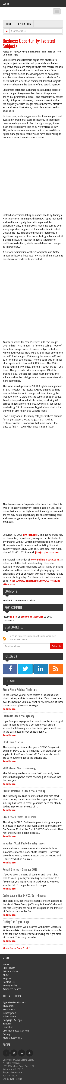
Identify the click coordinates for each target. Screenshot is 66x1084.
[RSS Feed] (29, 1053)
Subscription (9, 1013)
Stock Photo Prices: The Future (19, 817)
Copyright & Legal (12, 1020)
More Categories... (13, 1037)
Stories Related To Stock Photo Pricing (24, 791)
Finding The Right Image (16, 922)
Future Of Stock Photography (18, 716)
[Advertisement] (33, 177)
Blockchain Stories (13, 742)
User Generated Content (16, 1030)
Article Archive (10, 971)
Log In (6, 3)
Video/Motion (10, 1016)
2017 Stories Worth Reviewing (19, 768)
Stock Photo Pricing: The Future (20, 689)
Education (8, 1027)
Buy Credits (24, 24)
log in (13, 616)
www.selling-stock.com (45, 559)
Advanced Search (12, 989)
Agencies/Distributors (14, 1002)
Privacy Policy (10, 985)
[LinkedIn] (21, 1053)
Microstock (8, 1006)
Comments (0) (10, 55)
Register (7, 978)
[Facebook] (6, 1053)
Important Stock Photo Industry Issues (24, 843)
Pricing (6, 1034)
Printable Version (51, 52)
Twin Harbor (16, 1078)
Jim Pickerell (33, 52)
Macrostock (9, 1009)
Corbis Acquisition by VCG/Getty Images (24, 895)
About (6, 975)
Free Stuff (11, 681)
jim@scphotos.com (47, 552)
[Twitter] (13, 1053)
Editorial (7, 1023)
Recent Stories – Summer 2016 (20, 869)
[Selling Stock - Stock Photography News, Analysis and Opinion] (25, 13)
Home (8, 24)
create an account (32, 616)
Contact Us (8, 982)
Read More (9, 709)
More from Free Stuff (16, 948)
